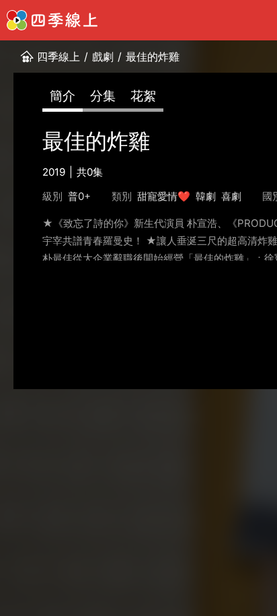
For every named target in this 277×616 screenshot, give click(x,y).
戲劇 (103, 56)
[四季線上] (52, 20)
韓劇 (206, 196)
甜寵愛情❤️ (163, 196)
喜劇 (231, 196)
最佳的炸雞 (153, 56)
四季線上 (58, 56)
